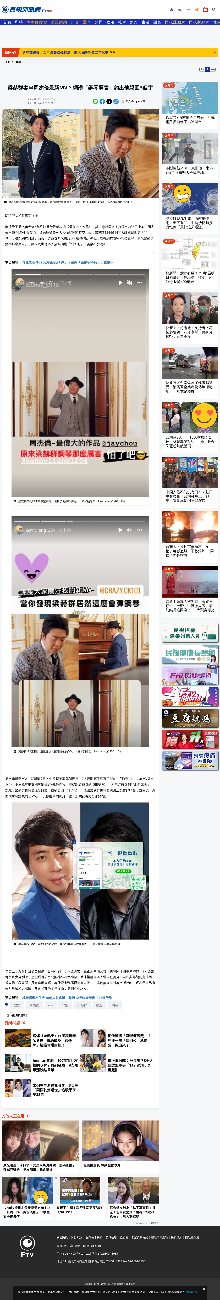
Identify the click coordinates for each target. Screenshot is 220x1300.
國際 (157, 22)
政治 (111, 22)
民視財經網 (199, 22)
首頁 (7, 22)
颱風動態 (59, 22)
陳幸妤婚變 (37, 22)
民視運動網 (175, 22)
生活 (146, 22)
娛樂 (134, 22)
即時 (19, 22)
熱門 (99, 22)
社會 (122, 22)
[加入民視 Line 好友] (110, 866)
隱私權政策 (191, 1291)
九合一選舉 (81, 22)
